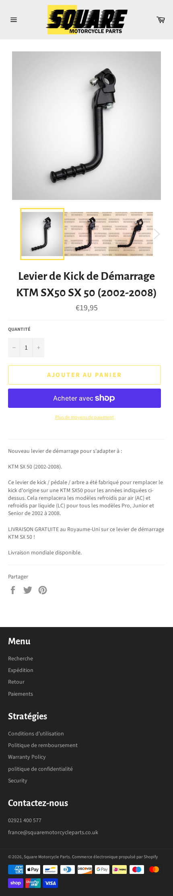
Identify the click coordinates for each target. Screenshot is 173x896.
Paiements (20, 694)
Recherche (20, 659)
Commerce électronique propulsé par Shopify (115, 857)
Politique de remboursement (43, 745)
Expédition (20, 670)
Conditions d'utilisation (36, 734)
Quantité (19, 329)
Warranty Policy (27, 757)
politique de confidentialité (40, 769)
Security (17, 781)
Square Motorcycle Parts (47, 857)
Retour (16, 682)
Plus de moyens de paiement (84, 417)
